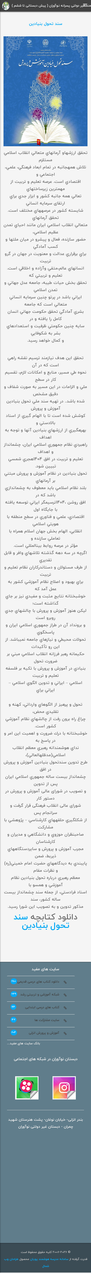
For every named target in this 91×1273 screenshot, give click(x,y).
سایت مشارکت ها (35, 1020)
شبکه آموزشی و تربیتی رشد (35, 994)
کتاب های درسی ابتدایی (35, 1007)
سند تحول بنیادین (45, 24)
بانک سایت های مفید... (23, 1043)
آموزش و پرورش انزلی (35, 1033)
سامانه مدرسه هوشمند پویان (48, 1259)
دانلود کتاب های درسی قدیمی (35, 981)
